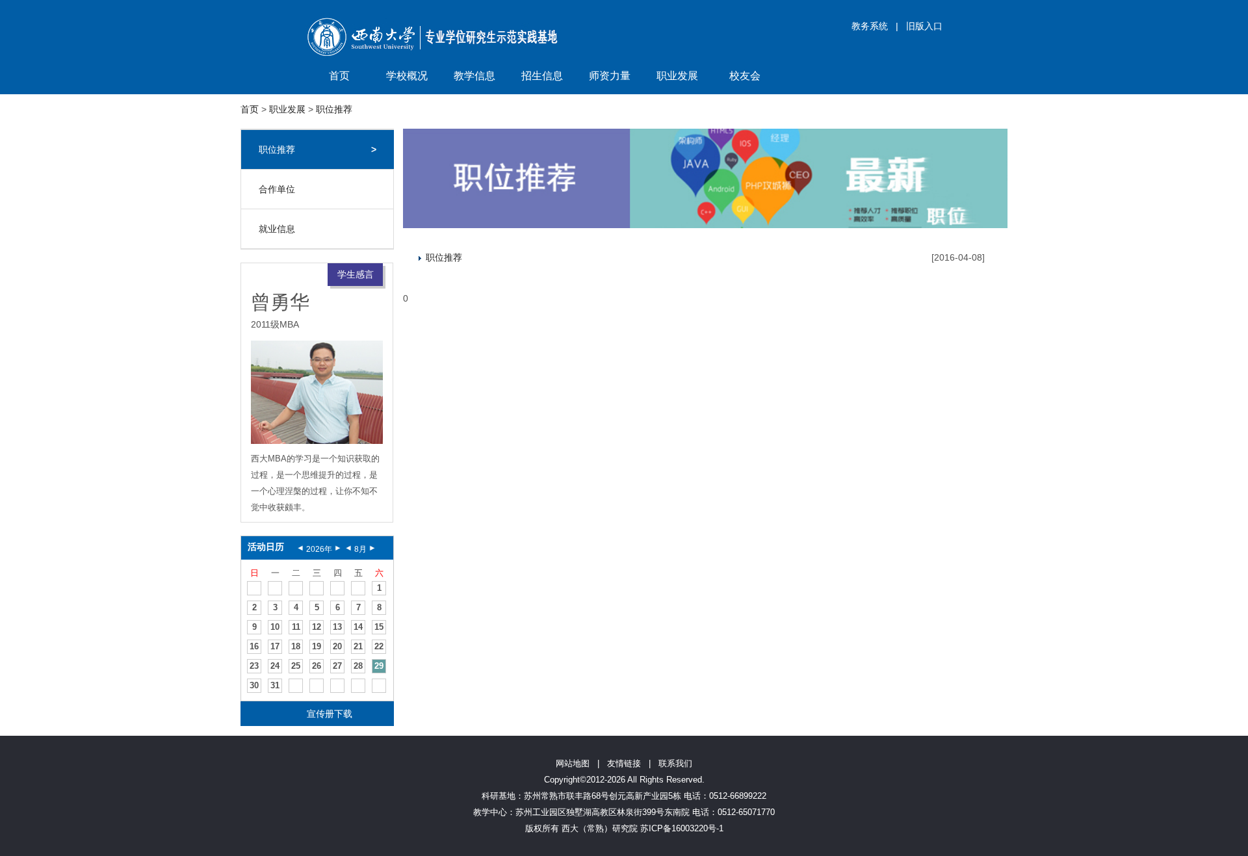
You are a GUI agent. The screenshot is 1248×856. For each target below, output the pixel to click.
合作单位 (277, 189)
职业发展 (677, 75)
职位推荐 (334, 109)
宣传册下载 (329, 713)
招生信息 (542, 75)
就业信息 (277, 229)
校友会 (744, 75)
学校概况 (407, 75)
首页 (339, 75)
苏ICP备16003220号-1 (681, 828)
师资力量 (609, 75)
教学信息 (474, 75)
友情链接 (624, 763)
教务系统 (870, 26)
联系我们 (675, 763)
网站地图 (573, 763)
